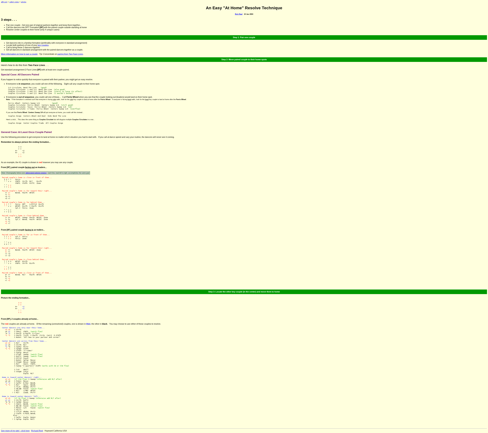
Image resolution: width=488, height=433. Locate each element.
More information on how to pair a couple (19, 54)
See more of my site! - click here (15, 431)
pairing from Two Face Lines (70, 54)
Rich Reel (238, 14)
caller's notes (14, 2)
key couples (43, 45)
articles (23, 2)
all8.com (4, 2)
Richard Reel (37, 431)
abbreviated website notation (36, 173)
